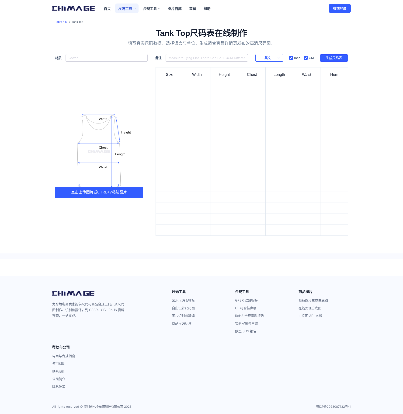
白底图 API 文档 (310, 316)
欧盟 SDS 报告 (246, 331)
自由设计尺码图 (183, 308)
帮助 (207, 8)
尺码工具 (125, 8)
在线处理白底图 (310, 308)
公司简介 (58, 379)
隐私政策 (58, 387)
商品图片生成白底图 (313, 300)
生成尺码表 (334, 58)
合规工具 (150, 8)
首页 (107, 8)
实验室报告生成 (246, 323)
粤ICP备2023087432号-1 (333, 406)
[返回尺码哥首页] (73, 8)
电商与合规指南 (63, 356)
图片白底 (175, 8)
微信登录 (339, 8)
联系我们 (58, 371)
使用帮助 (58, 363)
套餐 (192, 8)
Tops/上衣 (61, 22)
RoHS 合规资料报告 (249, 316)
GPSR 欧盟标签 (246, 300)
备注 (158, 58)
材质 (58, 58)
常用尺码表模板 (183, 300)
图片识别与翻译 (183, 316)
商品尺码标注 (181, 323)
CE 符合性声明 (246, 308)
